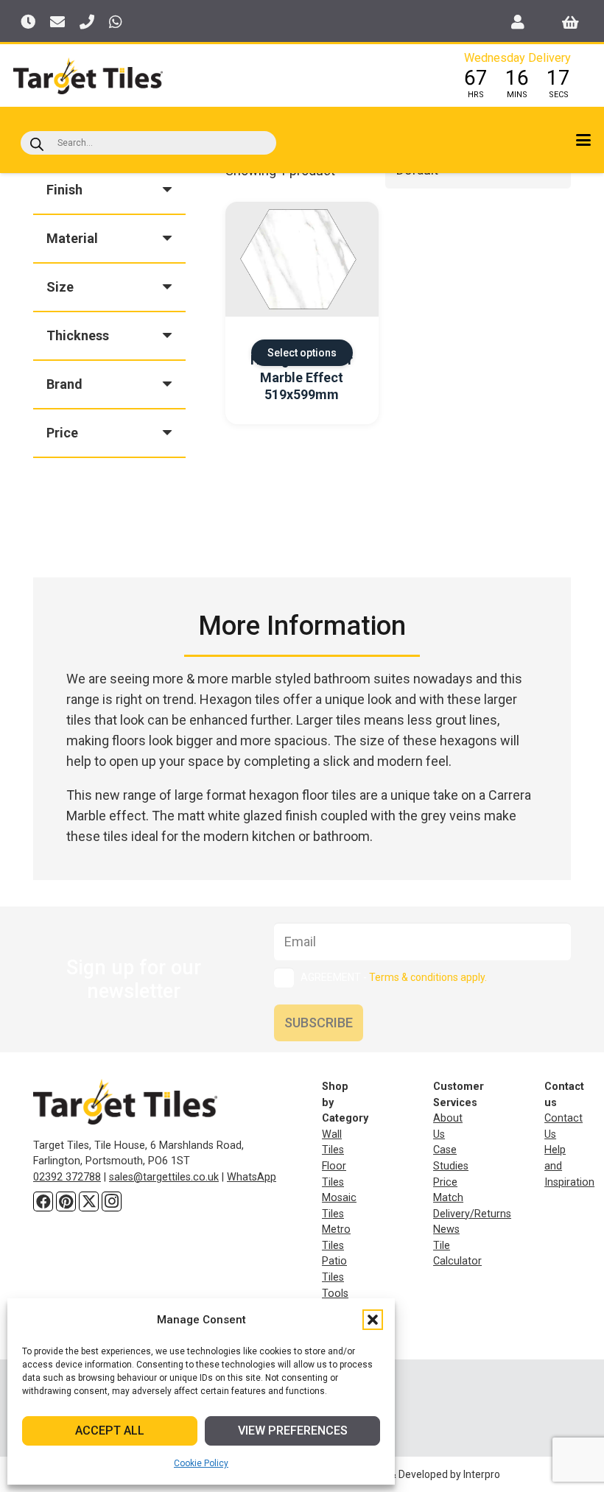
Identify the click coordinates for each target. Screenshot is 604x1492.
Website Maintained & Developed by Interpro (397, 1474)
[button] (372, 1319)
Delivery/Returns (472, 1214)
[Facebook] (43, 1201)
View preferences (293, 1431)
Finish (64, 189)
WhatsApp (251, 1177)
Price (62, 432)
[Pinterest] (66, 1201)
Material (72, 238)
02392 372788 (67, 1177)
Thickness (77, 335)
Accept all (109, 1431)
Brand (64, 384)
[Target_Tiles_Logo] (88, 75)
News (446, 1229)
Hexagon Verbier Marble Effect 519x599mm (301, 377)
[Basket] (570, 22)
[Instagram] (112, 1201)
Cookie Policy (201, 1463)
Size (60, 287)
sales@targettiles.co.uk (164, 1177)
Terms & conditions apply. (428, 977)
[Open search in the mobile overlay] (148, 143)
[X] (89, 1201)
